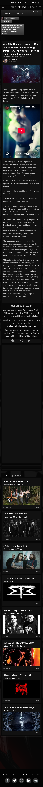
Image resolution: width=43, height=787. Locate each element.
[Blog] (2, 38)
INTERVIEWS (16, 2)
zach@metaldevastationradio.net (21, 325)
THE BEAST (13, 60)
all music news (6, 22)
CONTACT (32, 7)
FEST (13, 7)
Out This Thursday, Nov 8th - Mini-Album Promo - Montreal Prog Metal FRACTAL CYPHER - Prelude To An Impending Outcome (12, 30)
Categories (13, 18)
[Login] (38, 2)
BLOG (26, 2)
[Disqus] (21, 375)
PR (40, 7)
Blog (6, 18)
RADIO (34, 2)
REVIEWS (22, 7)
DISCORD (37, 11)
